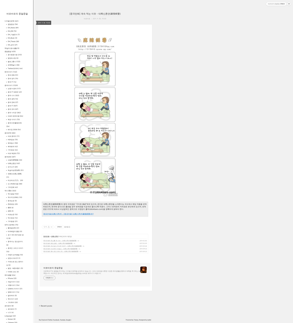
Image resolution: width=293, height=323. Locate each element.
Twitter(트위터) (15, 68)
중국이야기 (11, 85)
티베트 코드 (13, 272)
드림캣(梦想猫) (14, 160)
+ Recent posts (45, 306)
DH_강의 (12, 45)
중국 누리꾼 (14, 113)
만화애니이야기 (14, 289)
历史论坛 (12, 204)
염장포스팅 (12, 58)
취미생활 (10, 275)
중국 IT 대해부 (14, 92)
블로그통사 (13, 61)
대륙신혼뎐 (13, 163)
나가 (10, 312)
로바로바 (9, 306)
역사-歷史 (10, 191)
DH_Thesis (13, 41)
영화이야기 (13, 292)
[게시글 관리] (51, 227)
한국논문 (12, 201)
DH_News (13, 28)
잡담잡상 (12, 24)
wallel (149, 320)
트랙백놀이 (13, 65)
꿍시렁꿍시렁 (14, 55)
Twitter (50, 320)
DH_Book (12, 38)
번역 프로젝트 (11, 225)
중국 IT (12, 106)
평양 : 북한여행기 (15, 268)
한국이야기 (11, 72)
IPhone (11, 278)
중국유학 (10, 133)
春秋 (10, 208)
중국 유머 (12, 109)
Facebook (56, 320)
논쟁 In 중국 (14, 89)
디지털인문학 (11, 21)
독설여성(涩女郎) (15, 170)
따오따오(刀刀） (15, 180)
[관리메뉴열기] (289, 4)
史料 (10, 211)
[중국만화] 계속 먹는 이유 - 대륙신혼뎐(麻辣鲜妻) (95, 13)
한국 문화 (12, 75)
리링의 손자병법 (15, 255)
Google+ (68, 320)
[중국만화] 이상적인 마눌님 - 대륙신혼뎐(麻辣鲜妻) (60, 249)
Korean (11, 319)
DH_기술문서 (13, 34)
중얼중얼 (10, 51)
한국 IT (11, 82)
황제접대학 (13, 228)
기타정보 (12, 150)
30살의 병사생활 (12, 48)
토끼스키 (12, 167)
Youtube (62, 320)
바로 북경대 (13, 153)
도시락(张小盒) (14, 184)
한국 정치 (12, 78)
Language (10, 316)
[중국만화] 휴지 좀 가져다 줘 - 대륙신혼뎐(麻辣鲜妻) (61, 251)
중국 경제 (12, 99)
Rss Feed (42, 320)
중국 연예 (12, 102)
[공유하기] (48, 227)
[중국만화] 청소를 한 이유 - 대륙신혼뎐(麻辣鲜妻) (60, 241)
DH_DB (11, 31)
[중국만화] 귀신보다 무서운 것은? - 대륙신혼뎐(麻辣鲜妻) (62, 246)
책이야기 (12, 299)
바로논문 (12, 214)
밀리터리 (12, 295)
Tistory (136, 320)
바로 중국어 (13, 136)
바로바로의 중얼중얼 (17, 13)
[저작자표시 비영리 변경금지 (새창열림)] (67, 227)
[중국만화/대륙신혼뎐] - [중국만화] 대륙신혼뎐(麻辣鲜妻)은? (68, 214)
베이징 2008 (14, 129)
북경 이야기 (13, 119)
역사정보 (12, 218)
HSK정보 (12, 140)
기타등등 (12, 221)
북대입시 (12, 143)
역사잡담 (13, 194)
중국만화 (10, 157)
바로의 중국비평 (15, 116)
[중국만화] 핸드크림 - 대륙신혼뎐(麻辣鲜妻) (58, 243)
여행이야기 (13, 285)
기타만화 (12, 187)
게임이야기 (13, 282)
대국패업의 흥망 (14, 231)
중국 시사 (13, 95)
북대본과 (12, 146)
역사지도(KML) (14, 197)
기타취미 (12, 302)
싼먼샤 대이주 (13, 258)
